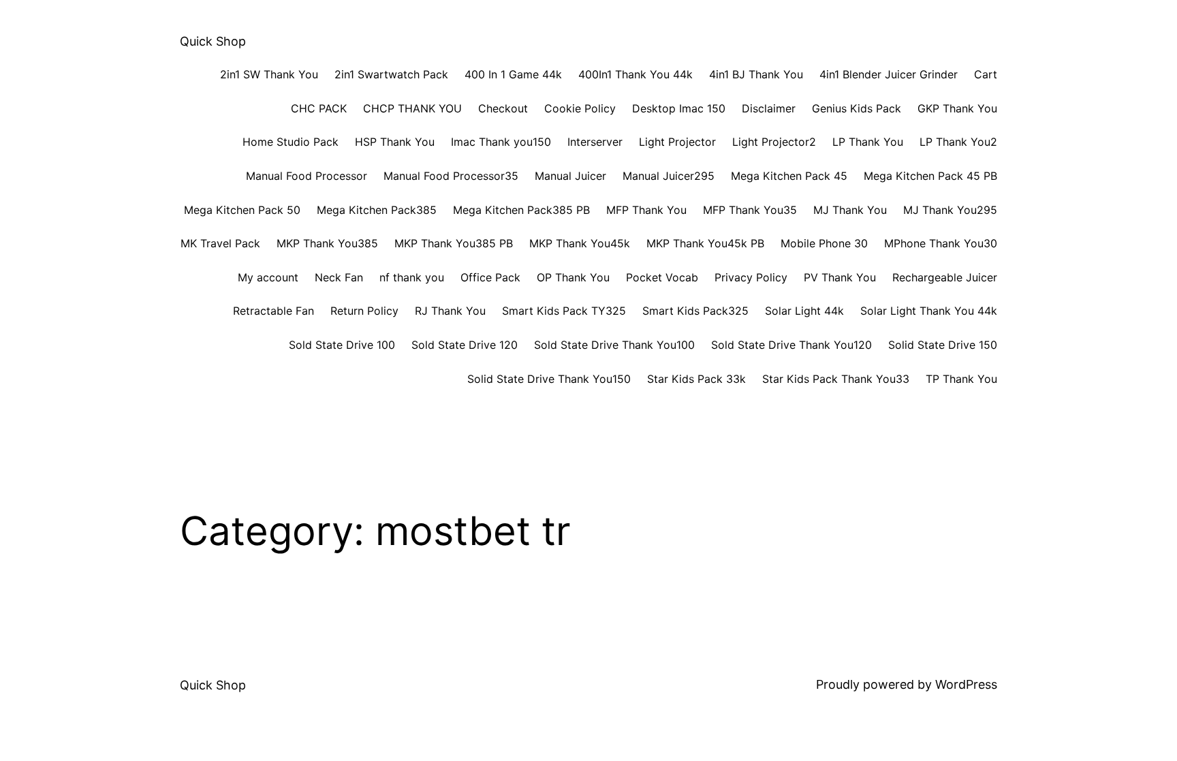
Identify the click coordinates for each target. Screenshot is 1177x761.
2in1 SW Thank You (269, 74)
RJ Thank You (450, 310)
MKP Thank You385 (327, 243)
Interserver (595, 142)
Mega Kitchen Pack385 (377, 210)
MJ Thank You (850, 210)
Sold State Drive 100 (342, 345)
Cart (985, 74)
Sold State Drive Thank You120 (791, 345)
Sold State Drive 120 (464, 345)
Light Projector (677, 142)
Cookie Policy (580, 108)
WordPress (966, 684)
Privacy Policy (751, 277)
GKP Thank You (957, 108)
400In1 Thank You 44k (635, 74)
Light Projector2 (774, 142)
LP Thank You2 (958, 142)
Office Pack (490, 277)
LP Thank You (867, 142)
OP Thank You (573, 277)
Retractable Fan (273, 310)
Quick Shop (213, 41)
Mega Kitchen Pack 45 (789, 176)
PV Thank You (840, 277)
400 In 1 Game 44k (513, 74)
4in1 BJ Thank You (756, 74)
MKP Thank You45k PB (705, 243)
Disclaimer (769, 108)
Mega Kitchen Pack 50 (242, 210)
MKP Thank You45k (579, 243)
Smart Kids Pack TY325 (564, 310)
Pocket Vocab (662, 277)
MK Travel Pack (220, 243)
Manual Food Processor (306, 176)
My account (268, 277)
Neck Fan (339, 277)
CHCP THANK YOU (412, 108)
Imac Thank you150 (501, 142)
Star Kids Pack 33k (696, 379)
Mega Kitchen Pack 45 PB (930, 176)
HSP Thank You (395, 142)
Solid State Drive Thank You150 (549, 379)
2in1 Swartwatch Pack (391, 74)
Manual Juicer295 (669, 176)
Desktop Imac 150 (678, 108)
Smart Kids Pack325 (695, 310)
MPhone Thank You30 (940, 243)
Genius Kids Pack (856, 108)
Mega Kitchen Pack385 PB (521, 210)
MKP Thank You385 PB (453, 243)
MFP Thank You (646, 210)
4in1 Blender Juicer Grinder (888, 74)
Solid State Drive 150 (942, 345)
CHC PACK (319, 108)
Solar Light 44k (804, 310)
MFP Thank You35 (750, 210)
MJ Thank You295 (950, 210)
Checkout (503, 108)
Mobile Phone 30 (824, 243)
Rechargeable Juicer (944, 277)
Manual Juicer (570, 176)
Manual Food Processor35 (450, 176)
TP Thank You (961, 379)
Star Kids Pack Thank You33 (835, 379)
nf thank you (411, 277)
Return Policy (364, 310)
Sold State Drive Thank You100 (614, 345)
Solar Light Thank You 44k (928, 310)
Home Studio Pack (290, 142)
